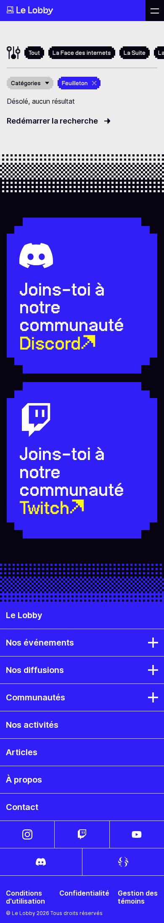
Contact (22, 807)
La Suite (134, 53)
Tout (34, 53)
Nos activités (32, 725)
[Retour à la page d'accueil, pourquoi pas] (72, 10)
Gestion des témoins (138, 897)
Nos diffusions (35, 670)
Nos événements (40, 643)
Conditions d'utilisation (25, 897)
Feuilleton (75, 83)
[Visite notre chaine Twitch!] (82, 834)
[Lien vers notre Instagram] (27, 834)
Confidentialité (84, 893)
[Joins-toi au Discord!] (41, 861)
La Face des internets (82, 53)
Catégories (26, 83)
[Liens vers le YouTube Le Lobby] (137, 834)
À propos (24, 780)
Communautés (35, 697)
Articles (21, 752)
